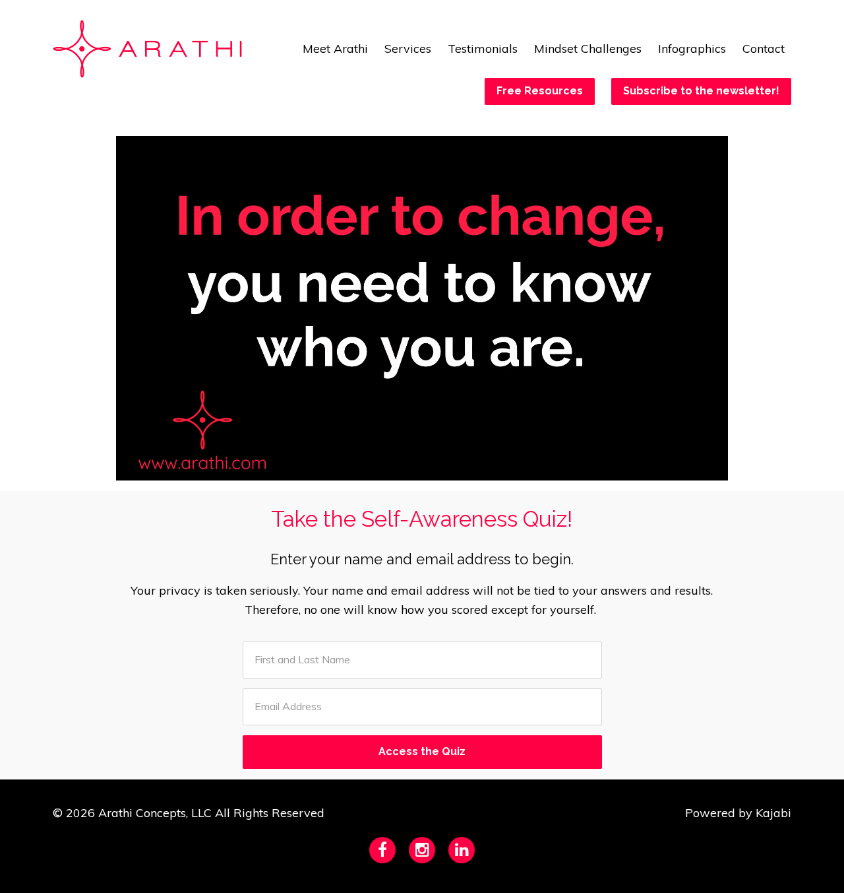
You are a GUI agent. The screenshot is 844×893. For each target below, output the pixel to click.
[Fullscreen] (715, 470)
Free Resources (540, 90)
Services (407, 48)
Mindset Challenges (588, 48)
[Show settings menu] (689, 470)
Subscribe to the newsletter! (701, 90)
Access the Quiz (422, 751)
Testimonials (483, 48)
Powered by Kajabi (738, 812)
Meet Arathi (335, 48)
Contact (763, 48)
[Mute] (662, 470)
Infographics (692, 48)
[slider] (409, 470)
